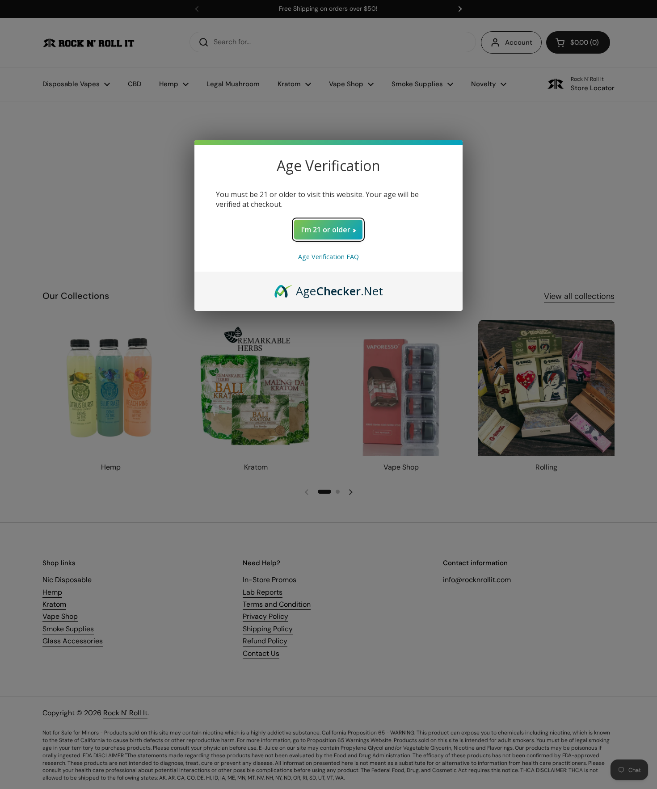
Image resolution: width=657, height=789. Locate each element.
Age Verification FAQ (328, 256)
